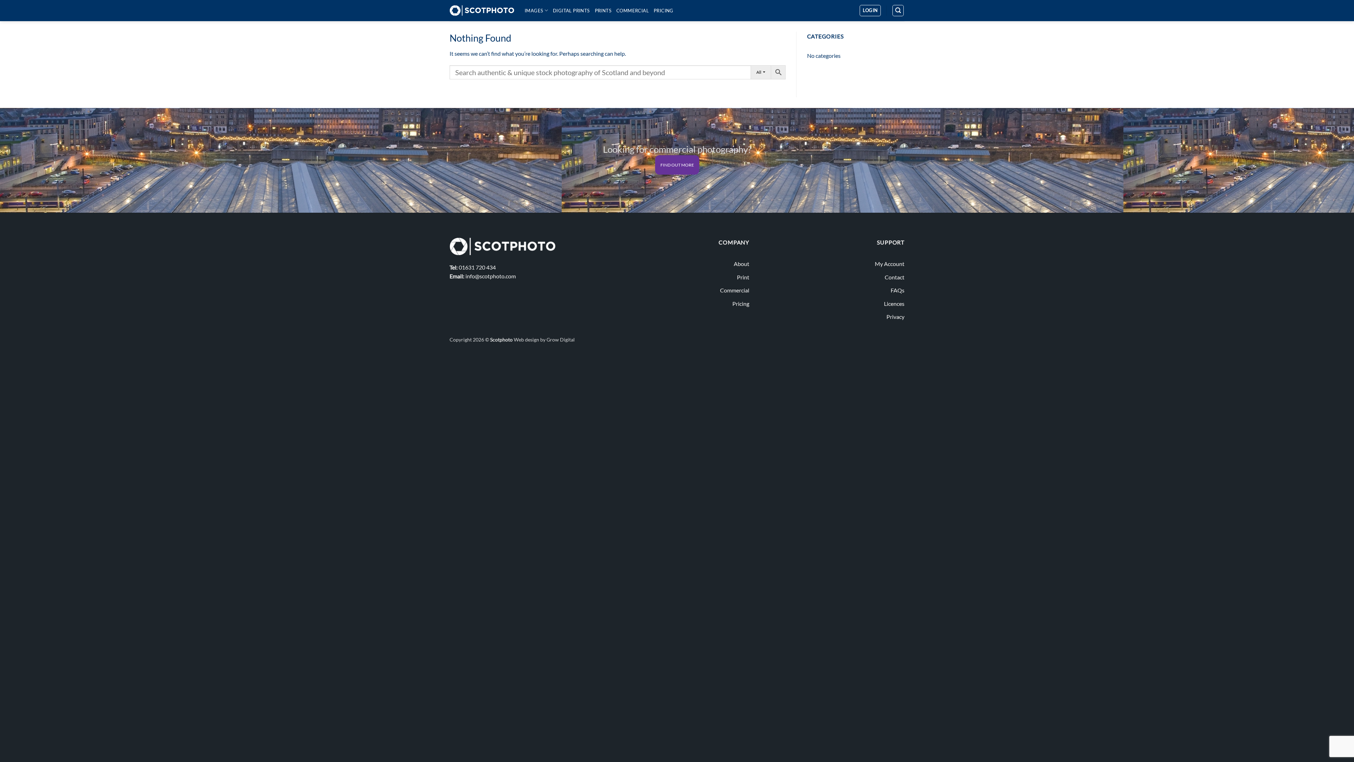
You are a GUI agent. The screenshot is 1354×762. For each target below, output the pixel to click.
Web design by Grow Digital (544, 340)
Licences (894, 303)
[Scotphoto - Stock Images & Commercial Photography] (482, 10)
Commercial (632, 10)
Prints (603, 10)
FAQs (897, 290)
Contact (894, 277)
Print (743, 277)
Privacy (895, 316)
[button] (870, 10)
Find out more (677, 165)
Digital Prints (571, 10)
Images (534, 10)
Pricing (663, 10)
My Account (889, 263)
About (741, 263)
